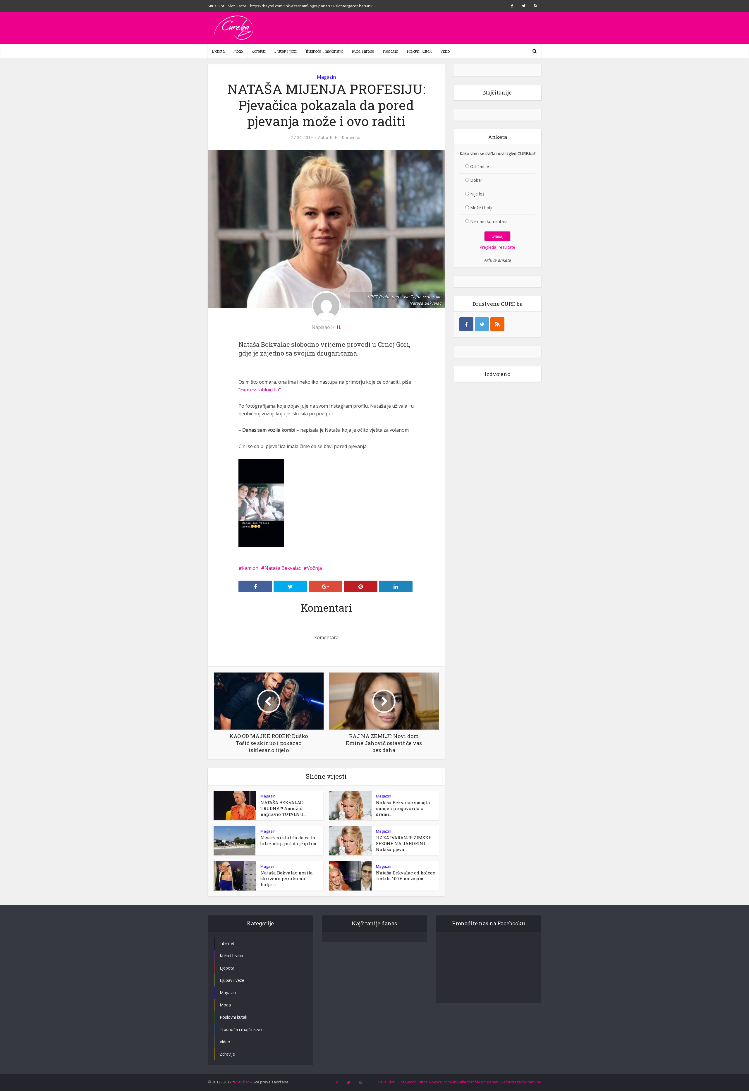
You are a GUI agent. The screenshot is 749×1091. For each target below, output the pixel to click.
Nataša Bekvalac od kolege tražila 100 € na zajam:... (405, 875)
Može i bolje (482, 207)
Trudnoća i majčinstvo (324, 51)
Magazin (390, 51)
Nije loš (477, 194)
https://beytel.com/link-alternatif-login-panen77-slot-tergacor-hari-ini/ (311, 5)
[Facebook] (466, 324)
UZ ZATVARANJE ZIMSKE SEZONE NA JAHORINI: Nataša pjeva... (403, 843)
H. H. (334, 137)
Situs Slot (216, 5)
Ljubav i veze (285, 51)
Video (445, 51)
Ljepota (218, 51)
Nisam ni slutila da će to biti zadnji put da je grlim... (289, 840)
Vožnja (314, 568)
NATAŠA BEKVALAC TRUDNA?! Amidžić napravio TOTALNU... (283, 808)
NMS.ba (241, 1082)
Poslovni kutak (419, 51)
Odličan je (479, 166)
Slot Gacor (237, 5)
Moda (238, 51)
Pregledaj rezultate (497, 247)
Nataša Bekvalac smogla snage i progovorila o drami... (403, 808)
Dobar (476, 180)
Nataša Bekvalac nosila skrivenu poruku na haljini (286, 878)
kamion (250, 568)
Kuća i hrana (363, 51)
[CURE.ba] (234, 28)
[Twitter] (482, 324)
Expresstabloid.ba (259, 389)
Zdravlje (259, 51)
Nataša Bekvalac (282, 568)
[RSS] (497, 324)
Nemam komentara (489, 221)
